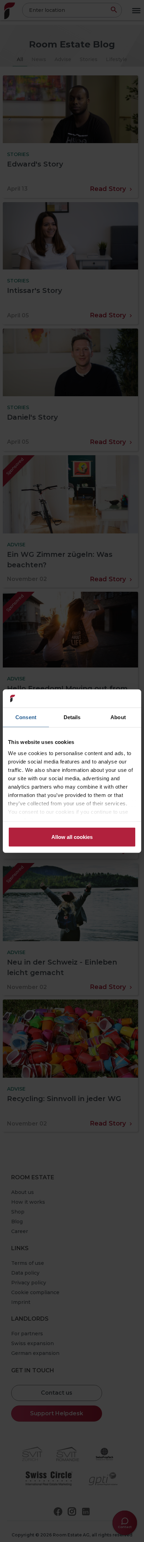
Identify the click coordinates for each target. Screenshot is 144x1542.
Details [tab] (72, 717)
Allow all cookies (72, 837)
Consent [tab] (25, 717)
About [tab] (118, 717)
